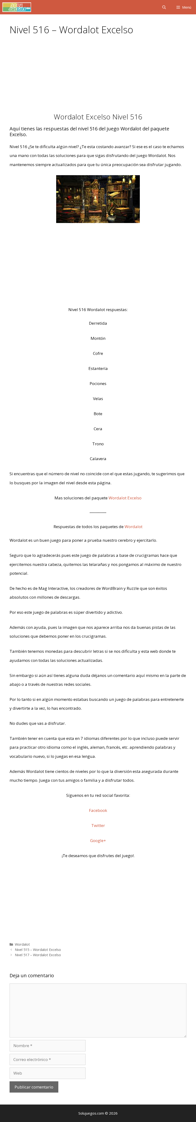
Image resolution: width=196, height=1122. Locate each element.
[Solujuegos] (16, 7)
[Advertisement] (98, 77)
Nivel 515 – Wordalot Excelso (38, 949)
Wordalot (133, 526)
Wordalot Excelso (125, 498)
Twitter (98, 825)
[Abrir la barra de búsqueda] (164, 7)
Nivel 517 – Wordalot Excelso (38, 955)
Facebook (98, 810)
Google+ (98, 840)
